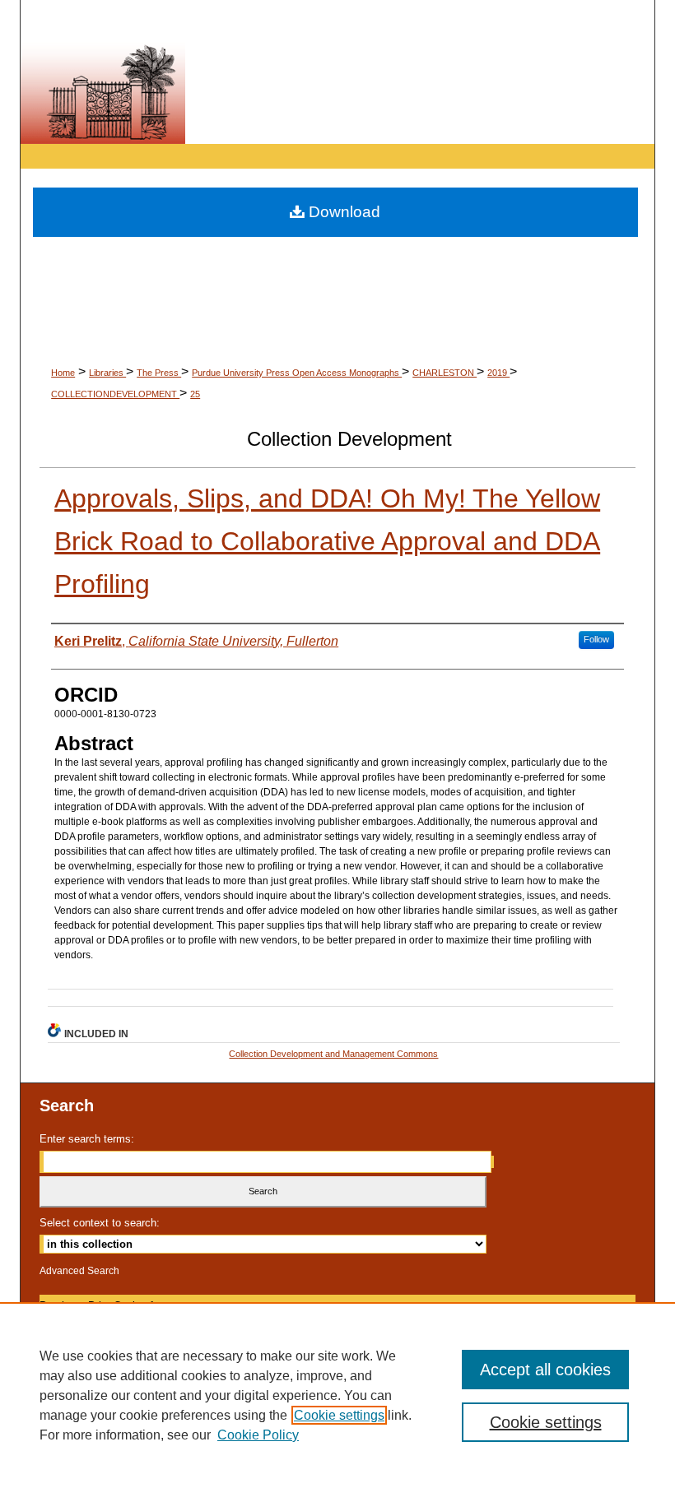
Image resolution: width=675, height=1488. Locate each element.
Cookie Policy (258, 1435)
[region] (337, 1395)
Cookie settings (339, 1415)
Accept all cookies (545, 1370)
